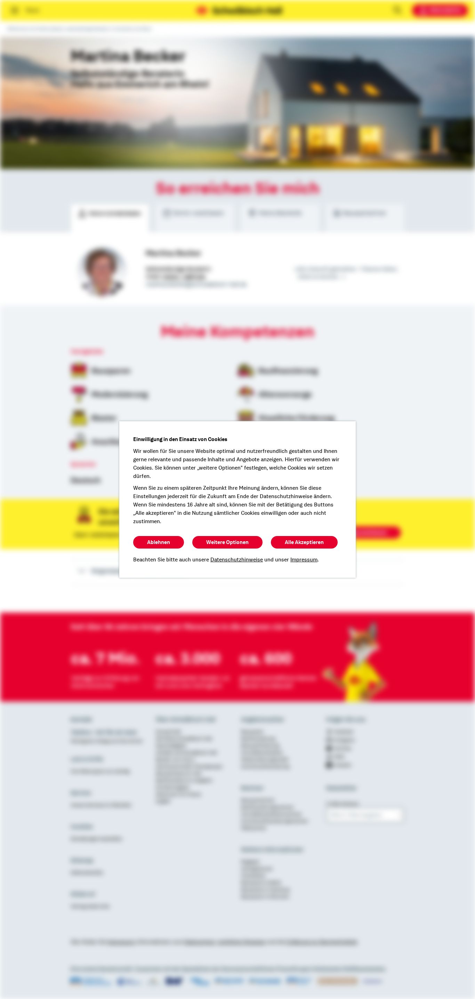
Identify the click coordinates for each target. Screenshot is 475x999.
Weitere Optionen (227, 542)
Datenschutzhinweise (236, 559)
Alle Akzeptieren (304, 542)
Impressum (303, 559)
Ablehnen (158, 542)
